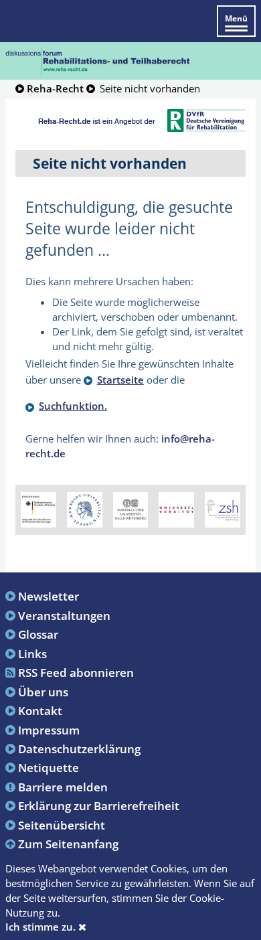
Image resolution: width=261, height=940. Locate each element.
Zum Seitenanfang (68, 844)
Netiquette (48, 767)
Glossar (38, 634)
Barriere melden (63, 787)
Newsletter (48, 596)
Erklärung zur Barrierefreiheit (98, 805)
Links (32, 653)
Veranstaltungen (64, 615)
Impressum (49, 730)
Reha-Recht (55, 88)
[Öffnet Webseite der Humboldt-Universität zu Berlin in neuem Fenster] (84, 509)
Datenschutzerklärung (79, 748)
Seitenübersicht (61, 825)
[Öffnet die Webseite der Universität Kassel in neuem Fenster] (176, 509)
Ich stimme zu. (41, 926)
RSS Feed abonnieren (76, 672)
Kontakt (40, 710)
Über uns (43, 692)
